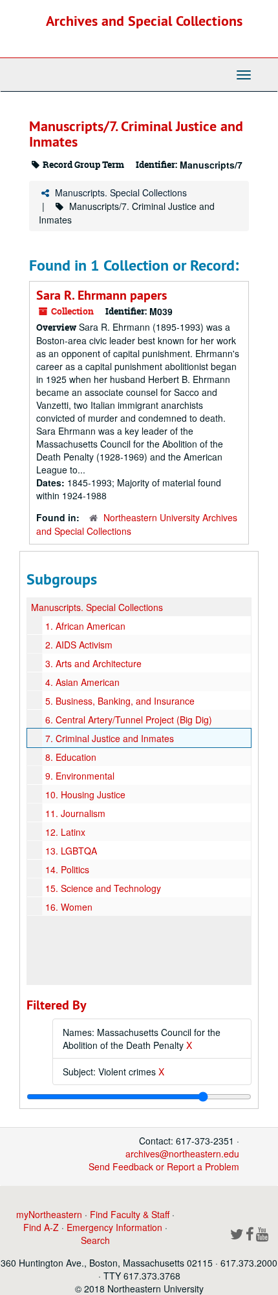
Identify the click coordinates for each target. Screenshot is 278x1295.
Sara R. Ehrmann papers (101, 295)
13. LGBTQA (71, 850)
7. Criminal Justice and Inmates (109, 738)
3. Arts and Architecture (93, 663)
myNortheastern (49, 1214)
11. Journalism (75, 813)
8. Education (70, 757)
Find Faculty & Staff (129, 1214)
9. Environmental (79, 775)
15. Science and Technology (103, 888)
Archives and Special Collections (144, 21)
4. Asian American (82, 682)
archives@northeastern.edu (182, 1153)
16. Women (68, 906)
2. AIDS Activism (78, 644)
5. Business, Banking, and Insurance (120, 700)
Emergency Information (114, 1227)
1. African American (85, 625)
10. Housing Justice (85, 794)
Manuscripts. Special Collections (121, 192)
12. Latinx (65, 831)
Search (95, 1240)
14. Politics (67, 869)
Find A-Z (41, 1227)
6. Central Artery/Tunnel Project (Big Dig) (128, 719)
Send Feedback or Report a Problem (164, 1166)
